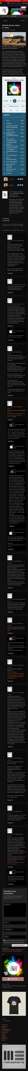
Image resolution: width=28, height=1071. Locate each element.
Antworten (10, 273)
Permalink (22, 225)
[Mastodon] (20, 179)
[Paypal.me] (22, 179)
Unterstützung (20, 985)
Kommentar (7, 904)
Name (7, 922)
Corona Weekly (5, 1029)
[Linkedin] (20, 185)
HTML (14, 213)
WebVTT (18, 213)
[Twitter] (22, 185)
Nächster (23, 20)
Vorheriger (5, 20)
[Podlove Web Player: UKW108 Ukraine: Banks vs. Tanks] (14, 126)
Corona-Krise (5, 1031)
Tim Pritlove (14, 224)
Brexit (3, 1028)
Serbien (4, 1037)
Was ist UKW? (13, 16)
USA (3, 1040)
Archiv (7, 16)
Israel (3, 1035)
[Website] (18, 179)
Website (6, 936)
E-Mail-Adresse (8, 929)
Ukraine (21, 224)
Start (3, 16)
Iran (3, 1034)
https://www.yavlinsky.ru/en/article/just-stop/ (16, 856)
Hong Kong (4, 1032)
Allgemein (4, 1026)
